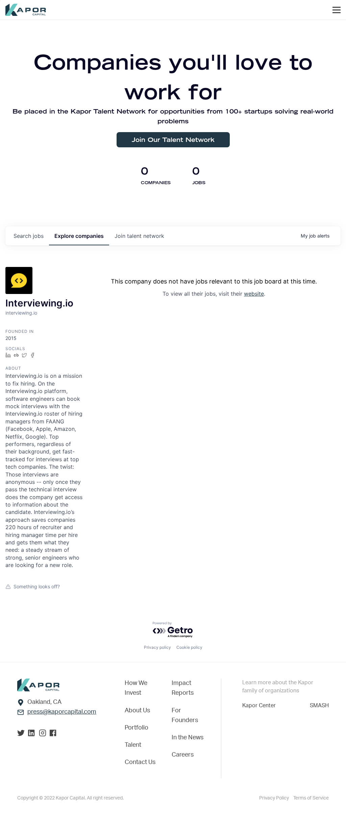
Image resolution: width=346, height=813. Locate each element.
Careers (183, 755)
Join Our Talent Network (173, 140)
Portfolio (136, 728)
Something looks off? (37, 586)
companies (79, 235)
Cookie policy (189, 647)
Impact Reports (183, 688)
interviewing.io (21, 313)
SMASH (319, 705)
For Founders (185, 715)
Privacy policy (157, 647)
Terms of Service (311, 798)
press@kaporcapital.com (61, 712)
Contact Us (140, 762)
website (254, 293)
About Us (137, 711)
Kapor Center (259, 705)
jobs (29, 235)
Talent (133, 745)
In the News (187, 738)
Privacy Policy (274, 798)
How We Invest (136, 688)
